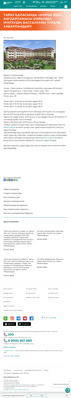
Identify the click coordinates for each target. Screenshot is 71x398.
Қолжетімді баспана (33, 370)
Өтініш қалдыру (10, 347)
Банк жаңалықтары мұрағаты (16, 209)
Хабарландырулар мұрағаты (16, 205)
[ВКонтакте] (5, 180)
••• (60, 6)
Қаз (61, 2)
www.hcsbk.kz (9, 127)
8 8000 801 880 (20, 340)
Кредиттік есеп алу (32, 297)
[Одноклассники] (7, 180)
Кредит (53, 6)
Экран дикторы (53, 297)
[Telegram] (17, 180)
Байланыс (7, 301)
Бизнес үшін (17, 6)
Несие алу (18, 370)
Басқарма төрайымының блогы (16, 373)
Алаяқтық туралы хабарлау (12, 356)
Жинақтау (8, 370)
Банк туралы (8, 289)
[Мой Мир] (9, 180)
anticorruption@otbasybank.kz (19, 389)
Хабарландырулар (11, 189)
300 (11, 334)
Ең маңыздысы (31, 6)
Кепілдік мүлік (53, 293)
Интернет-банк (31, 289)
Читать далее (9, 249)
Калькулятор (30, 293)
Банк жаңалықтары (12, 197)
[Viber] (12, 180)
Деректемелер (9, 306)
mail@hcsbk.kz (9, 350)
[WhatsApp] (14, 180)
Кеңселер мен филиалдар (13, 310)
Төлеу (46, 370)
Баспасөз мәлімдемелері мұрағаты (18, 213)
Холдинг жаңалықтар (13, 193)
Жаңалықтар (8, 293)
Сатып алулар (53, 289)
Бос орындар (8, 297)
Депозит (43, 6)
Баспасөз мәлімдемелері (14, 201)
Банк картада (50, 317)
